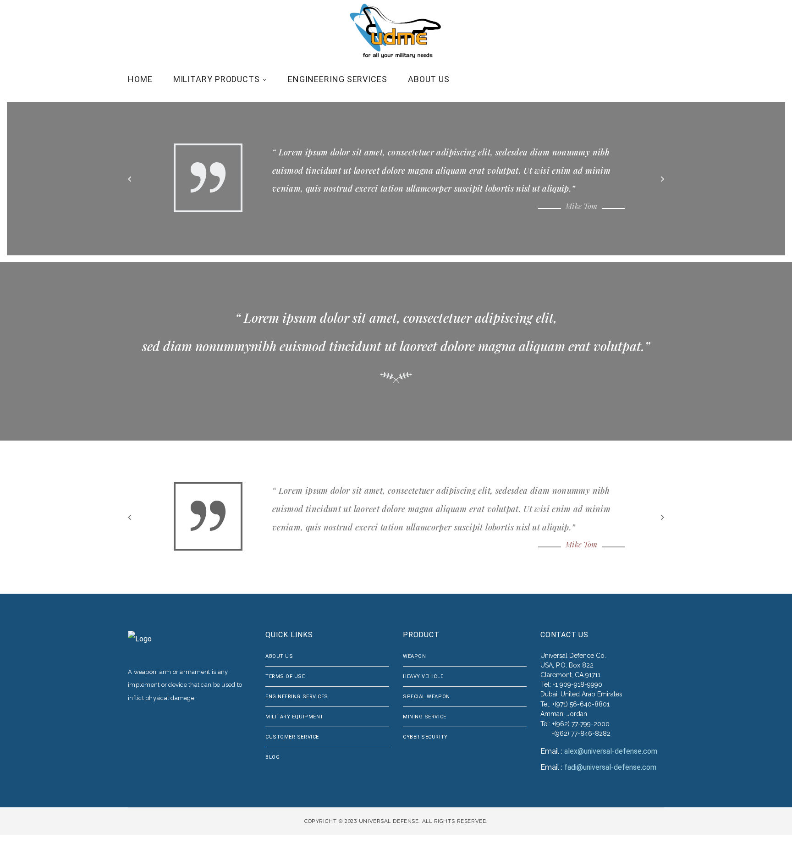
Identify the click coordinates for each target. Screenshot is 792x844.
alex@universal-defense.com (610, 751)
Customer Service (292, 737)
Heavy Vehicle (423, 676)
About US (279, 656)
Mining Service (424, 717)
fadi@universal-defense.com (610, 767)
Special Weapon (426, 697)
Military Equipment (294, 717)
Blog (272, 757)
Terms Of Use (285, 676)
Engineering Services (296, 697)
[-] (397, 31)
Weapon (414, 656)
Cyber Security (425, 737)
